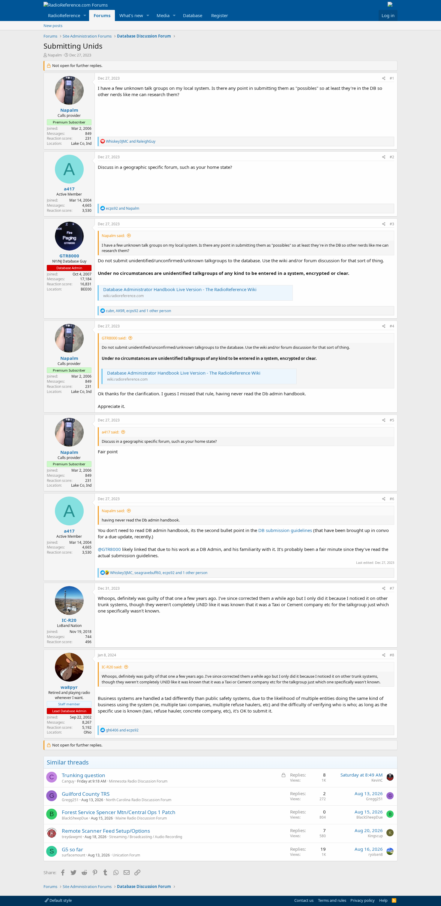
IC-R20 (69, 620)
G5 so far (72, 849)
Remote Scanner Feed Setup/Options (106, 830)
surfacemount (73, 855)
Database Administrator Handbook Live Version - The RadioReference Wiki (179, 289)
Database (192, 15)
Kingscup (375, 835)
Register (219, 15)
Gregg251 (70, 799)
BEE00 (86, 289)
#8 (392, 655)
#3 (392, 224)
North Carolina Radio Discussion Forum (138, 799)
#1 (392, 78)
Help (383, 900)
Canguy (68, 781)
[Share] (384, 78)
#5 (392, 420)
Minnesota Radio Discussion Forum (138, 781)
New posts (53, 25)
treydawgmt (72, 836)
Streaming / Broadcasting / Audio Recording (145, 836)
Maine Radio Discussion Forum (141, 818)
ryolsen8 (375, 854)
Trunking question (83, 775)
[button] (85, 15)
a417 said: (110, 432)
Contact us (304, 900)
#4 (392, 326)
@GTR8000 (109, 549)
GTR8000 (69, 256)
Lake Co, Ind (81, 143)
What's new (131, 15)
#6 (392, 498)
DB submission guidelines (285, 530)
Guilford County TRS (86, 793)
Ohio (88, 732)
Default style (60, 900)
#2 (392, 157)
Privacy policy (362, 900)
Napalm (55, 55)
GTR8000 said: (114, 338)
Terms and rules (332, 900)
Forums (102, 15)
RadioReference (64, 15)
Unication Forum (126, 855)
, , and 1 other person (138, 310)
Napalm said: (113, 235)
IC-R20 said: (112, 667)
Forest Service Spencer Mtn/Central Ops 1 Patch (119, 812)
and (130, 141)
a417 (69, 189)
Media (163, 15)
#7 (392, 588)
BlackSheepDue (75, 818)
